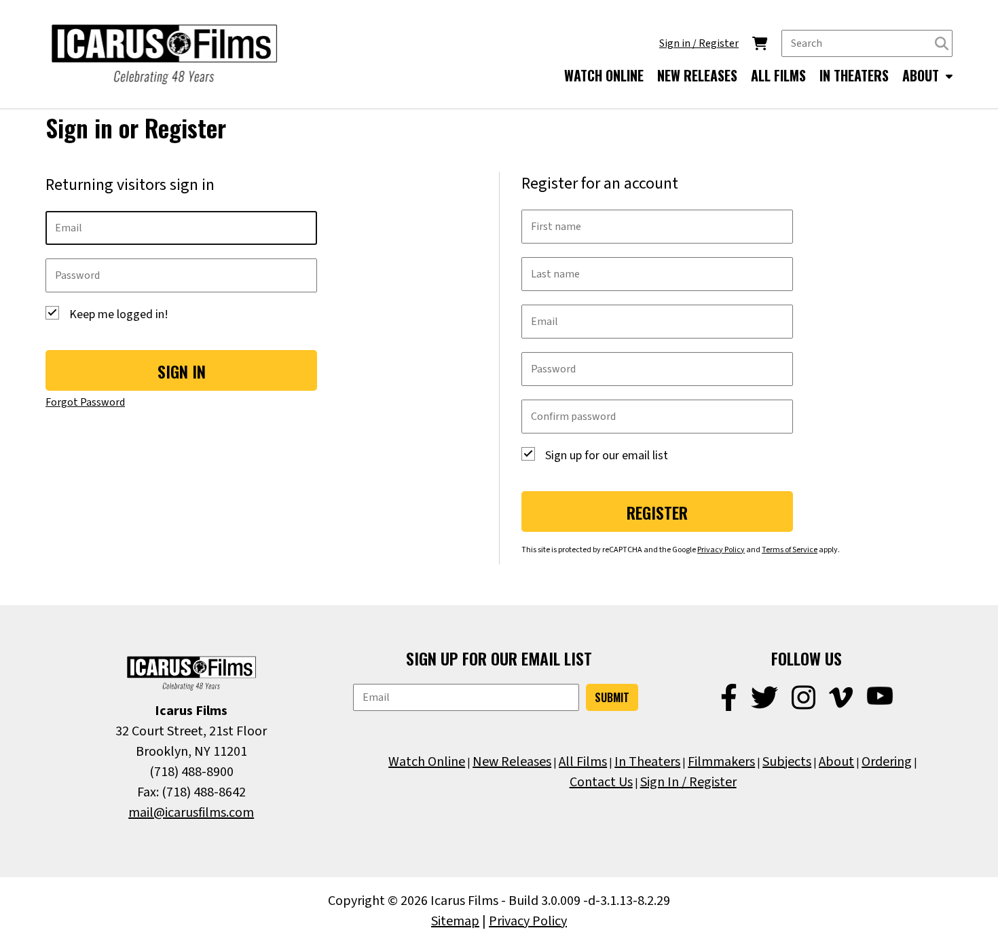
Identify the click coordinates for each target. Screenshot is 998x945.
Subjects (786, 761)
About (836, 761)
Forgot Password (85, 402)
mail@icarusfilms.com (191, 812)
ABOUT (922, 75)
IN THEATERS (854, 75)
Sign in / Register (699, 43)
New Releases (512, 761)
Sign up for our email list (606, 455)
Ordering (887, 761)
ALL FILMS (778, 75)
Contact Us (601, 782)
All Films (583, 761)
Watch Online (426, 761)
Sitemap (455, 921)
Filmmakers (721, 761)
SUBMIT (612, 697)
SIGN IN (182, 371)
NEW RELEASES (697, 75)
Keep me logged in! (118, 314)
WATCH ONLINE (604, 75)
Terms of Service (789, 550)
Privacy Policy (721, 550)
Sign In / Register (688, 782)
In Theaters (647, 761)
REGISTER (657, 512)
